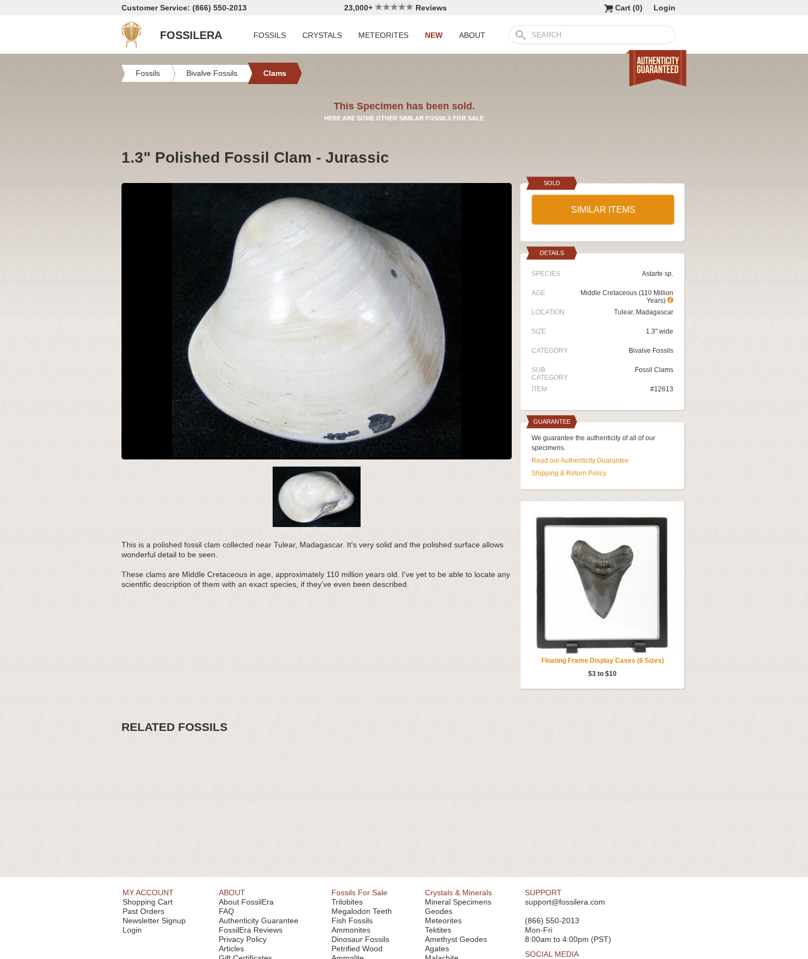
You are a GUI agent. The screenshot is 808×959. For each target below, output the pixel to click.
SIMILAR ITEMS (603, 209)
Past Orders (143, 911)
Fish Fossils (352, 920)
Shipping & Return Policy (569, 473)
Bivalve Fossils (651, 350)
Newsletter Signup (154, 920)
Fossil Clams (654, 370)
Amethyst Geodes (456, 939)
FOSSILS (269, 35)
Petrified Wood (357, 948)
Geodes (438, 911)
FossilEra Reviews (251, 929)
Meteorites (443, 920)
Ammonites (350, 929)
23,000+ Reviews (395, 7)
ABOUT (472, 35)
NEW (433, 35)
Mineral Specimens (458, 901)
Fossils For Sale (359, 892)
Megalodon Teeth (361, 911)
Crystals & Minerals (458, 892)
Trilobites (347, 901)
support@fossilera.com (565, 901)
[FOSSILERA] (131, 45)
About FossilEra (246, 901)
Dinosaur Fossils (360, 939)
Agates (437, 948)
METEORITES (383, 35)
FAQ (226, 911)
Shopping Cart (148, 901)
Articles (231, 948)
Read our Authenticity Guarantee (580, 460)
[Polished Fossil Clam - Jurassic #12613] (316, 455)
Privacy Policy (243, 939)
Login (665, 7)
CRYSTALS (322, 35)
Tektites (438, 929)
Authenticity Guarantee (258, 920)
